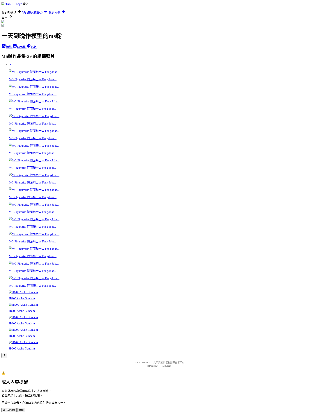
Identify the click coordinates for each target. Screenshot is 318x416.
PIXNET (146, 362)
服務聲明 (167, 366)
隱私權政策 (152, 366)
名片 (34, 47)
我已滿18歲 (9, 410)
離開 (21, 410)
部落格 (21, 47)
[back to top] (4, 355)
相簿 (9, 47)
